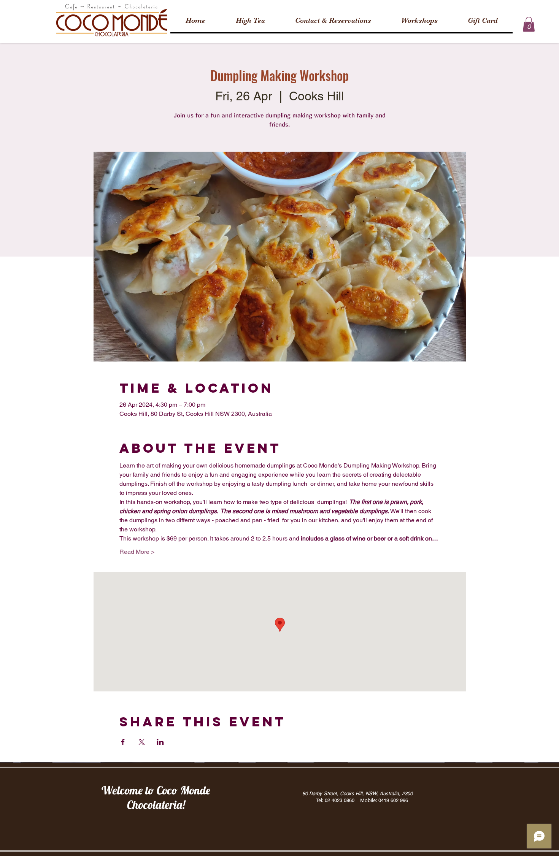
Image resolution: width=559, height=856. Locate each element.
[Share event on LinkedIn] (160, 742)
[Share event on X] (141, 742)
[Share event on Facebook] (123, 742)
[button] (528, 24)
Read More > (136, 551)
